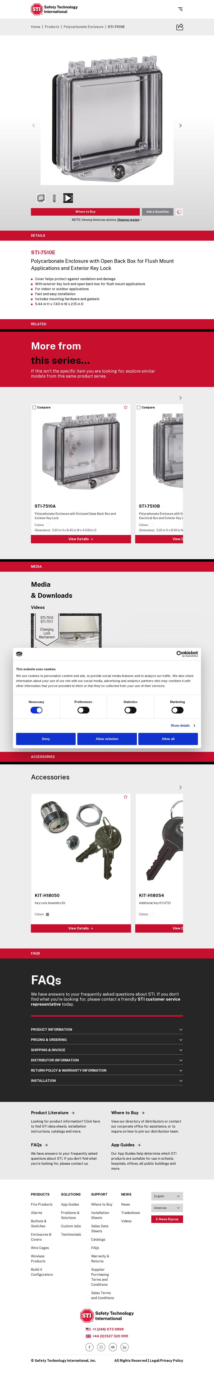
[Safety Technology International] (54, 9)
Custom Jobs (71, 1226)
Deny (46, 739)
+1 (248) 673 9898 (108, 1329)
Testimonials (71, 1235)
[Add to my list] (125, 407)
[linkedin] (124, 1347)
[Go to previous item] (33, 125)
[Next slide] (180, 397)
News (125, 1204)
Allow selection (107, 739)
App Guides (70, 1204)
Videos (126, 1221)
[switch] (83, 710)
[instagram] (101, 1347)
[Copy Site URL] (179, 27)
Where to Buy (85, 211)
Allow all (168, 739)
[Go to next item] (180, 125)
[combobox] (167, 1196)
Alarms (36, 1213)
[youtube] (113, 1347)
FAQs (95, 1248)
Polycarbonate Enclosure (83, 27)
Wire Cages (40, 1248)
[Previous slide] (173, 397)
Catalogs (98, 1240)
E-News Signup (167, 1219)
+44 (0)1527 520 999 (110, 1336)
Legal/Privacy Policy (166, 1361)
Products (52, 27)
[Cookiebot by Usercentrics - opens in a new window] (179, 654)
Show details (180, 725)
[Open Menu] (180, 9)
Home (35, 27)
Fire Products (41, 1204)
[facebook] (89, 1347)
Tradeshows (130, 1213)
